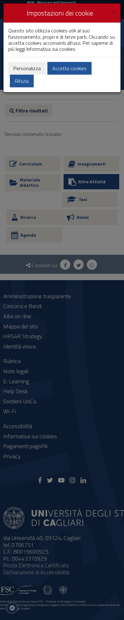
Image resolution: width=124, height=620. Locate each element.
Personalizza (27, 68)
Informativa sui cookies (50, 49)
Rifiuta (22, 81)
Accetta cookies (69, 68)
